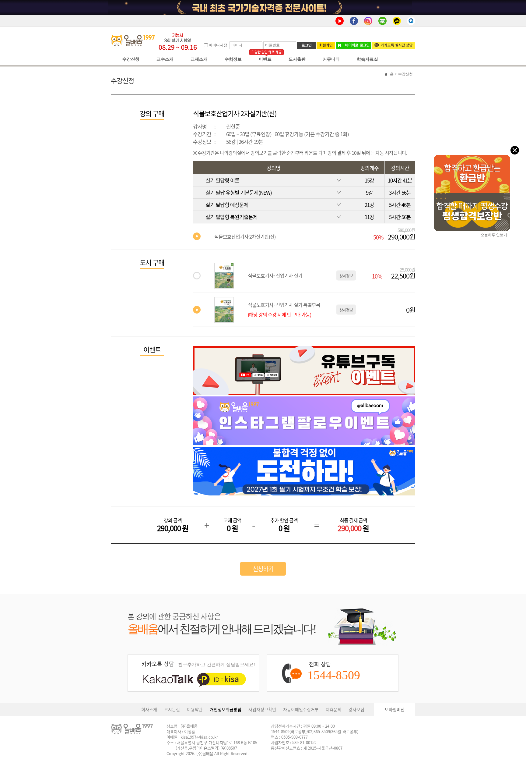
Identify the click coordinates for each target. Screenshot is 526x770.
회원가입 (326, 45)
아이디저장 (218, 45)
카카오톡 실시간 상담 (393, 45)
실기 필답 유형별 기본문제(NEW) (238, 192)
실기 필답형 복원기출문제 (231, 217)
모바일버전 (395, 709)
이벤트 (265, 59)
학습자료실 (367, 59)
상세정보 (346, 276)
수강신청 (130, 59)
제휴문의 (334, 709)
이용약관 (195, 709)
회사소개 (149, 709)
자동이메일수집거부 (301, 709)
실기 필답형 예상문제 (226, 204)
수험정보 (233, 59)
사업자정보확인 (262, 709)
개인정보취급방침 (225, 709)
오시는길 (172, 709)
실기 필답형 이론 (222, 180)
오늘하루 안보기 (494, 234)
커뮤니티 (331, 59)
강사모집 (356, 709)
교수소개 (165, 59)
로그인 (306, 45)
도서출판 (297, 59)
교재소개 (199, 59)
